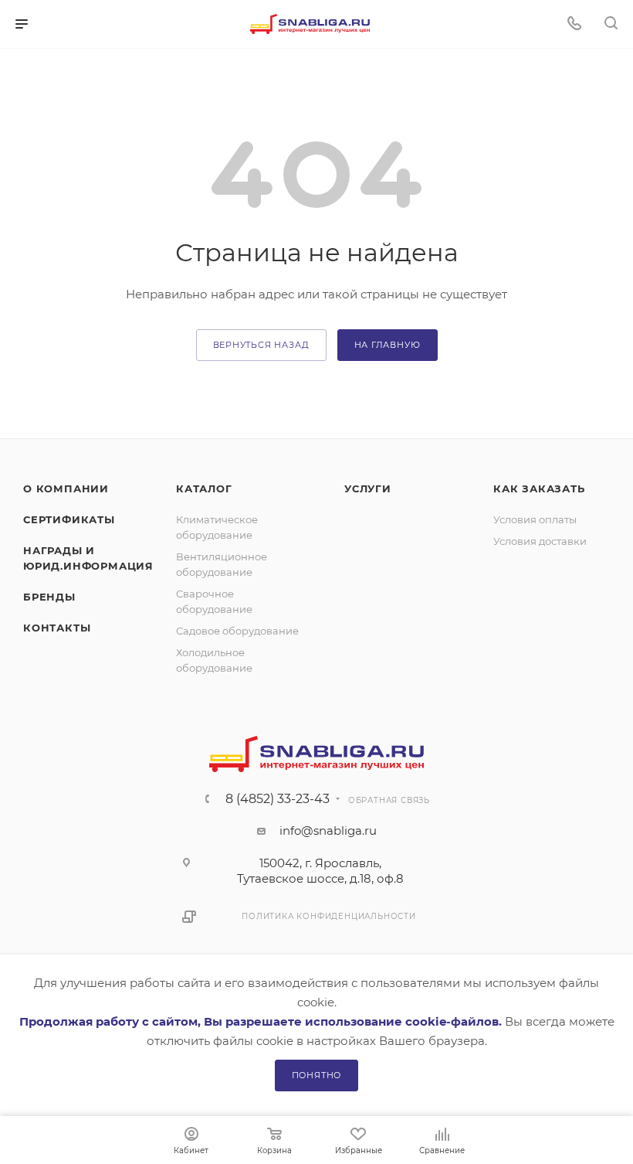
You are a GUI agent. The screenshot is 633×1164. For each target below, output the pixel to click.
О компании (66, 488)
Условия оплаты (535, 519)
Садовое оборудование (237, 631)
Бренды (49, 597)
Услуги (367, 488)
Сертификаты (69, 519)
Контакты (56, 627)
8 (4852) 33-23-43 (277, 799)
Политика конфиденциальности (329, 916)
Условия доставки (540, 541)
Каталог (204, 488)
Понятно (317, 1075)
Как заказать (539, 488)
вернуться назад (261, 344)
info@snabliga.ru (328, 830)
